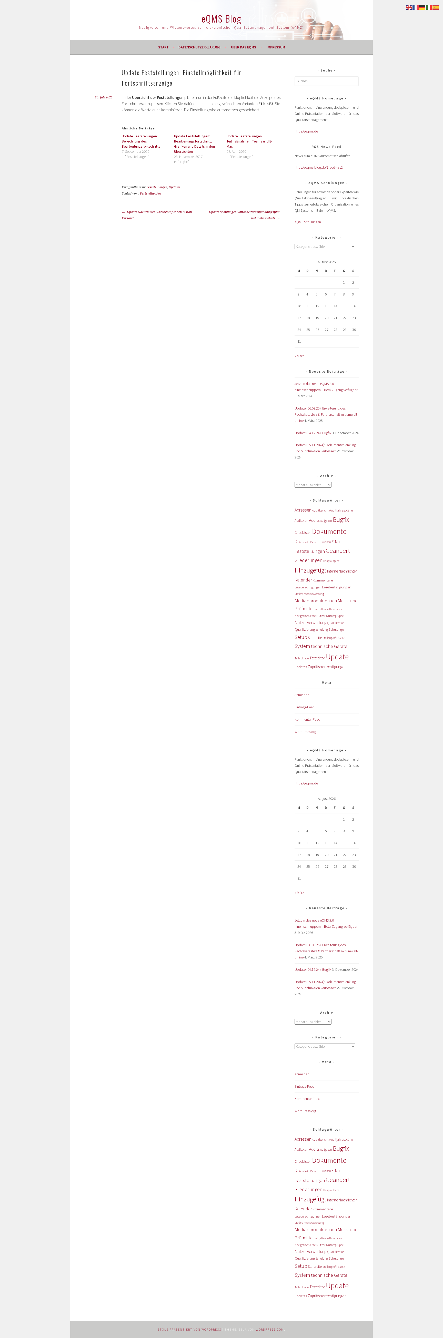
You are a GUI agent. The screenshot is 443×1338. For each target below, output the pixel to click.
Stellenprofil (330, 638)
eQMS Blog (221, 18)
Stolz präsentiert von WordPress (189, 1329)
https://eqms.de (306, 131)
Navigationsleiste (305, 616)
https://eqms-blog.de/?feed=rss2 (319, 167)
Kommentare (323, 580)
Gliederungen (309, 560)
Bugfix (341, 519)
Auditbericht (320, 510)
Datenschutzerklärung (199, 47)
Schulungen (337, 629)
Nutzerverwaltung (310, 622)
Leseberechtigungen (308, 587)
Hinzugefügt (310, 570)
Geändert (338, 551)
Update (337, 656)
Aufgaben (326, 521)
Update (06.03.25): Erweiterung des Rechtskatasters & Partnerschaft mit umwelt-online (326, 414)
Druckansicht (307, 541)
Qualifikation (336, 623)
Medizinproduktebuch (316, 601)
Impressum (276, 47)
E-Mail (336, 541)
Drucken (325, 542)
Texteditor (317, 658)
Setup (301, 637)
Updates (174, 187)
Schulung (322, 629)
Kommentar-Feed (307, 719)
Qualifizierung (305, 629)
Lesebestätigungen (336, 587)
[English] (409, 6)
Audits (314, 520)
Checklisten (303, 532)
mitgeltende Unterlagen (328, 609)
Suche (341, 638)
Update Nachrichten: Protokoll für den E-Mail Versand (157, 215)
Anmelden (302, 694)
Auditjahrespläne (341, 510)
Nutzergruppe (335, 616)
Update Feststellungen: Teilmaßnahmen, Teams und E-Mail (249, 141)
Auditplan (301, 520)
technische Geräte (329, 646)
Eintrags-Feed (305, 707)
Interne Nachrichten (342, 571)
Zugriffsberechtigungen (327, 666)
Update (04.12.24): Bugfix (313, 433)
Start (163, 47)
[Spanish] (435, 6)
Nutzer (320, 616)
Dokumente (329, 531)
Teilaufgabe (302, 658)
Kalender (303, 580)
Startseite (315, 637)
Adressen (303, 510)
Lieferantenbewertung (309, 593)
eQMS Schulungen (308, 222)
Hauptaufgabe (331, 561)
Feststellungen (156, 187)
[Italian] (429, 6)
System (302, 646)
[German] (422, 6)
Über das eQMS (243, 47)
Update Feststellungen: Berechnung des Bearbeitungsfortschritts (141, 141)
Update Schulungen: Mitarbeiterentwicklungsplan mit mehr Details (244, 215)
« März (299, 356)
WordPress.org (305, 731)
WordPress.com (270, 1329)
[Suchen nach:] (327, 81)
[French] (415, 6)
